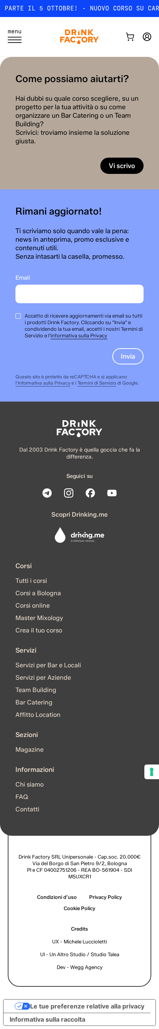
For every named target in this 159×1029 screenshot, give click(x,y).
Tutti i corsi (31, 580)
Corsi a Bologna (38, 593)
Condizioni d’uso (57, 897)
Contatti (27, 809)
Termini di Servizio (97, 383)
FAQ (21, 797)
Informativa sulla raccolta (47, 1019)
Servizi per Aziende (43, 677)
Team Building (35, 690)
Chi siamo (29, 784)
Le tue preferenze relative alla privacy (87, 1006)
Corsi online (32, 605)
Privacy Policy (105, 897)
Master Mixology (39, 618)
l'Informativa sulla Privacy (42, 383)
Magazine (29, 749)
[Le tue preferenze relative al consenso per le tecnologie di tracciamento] (151, 771)
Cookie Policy (79, 908)
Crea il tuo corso (38, 630)
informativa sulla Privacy (79, 335)
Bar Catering (33, 702)
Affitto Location (38, 714)
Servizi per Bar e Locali (48, 665)
